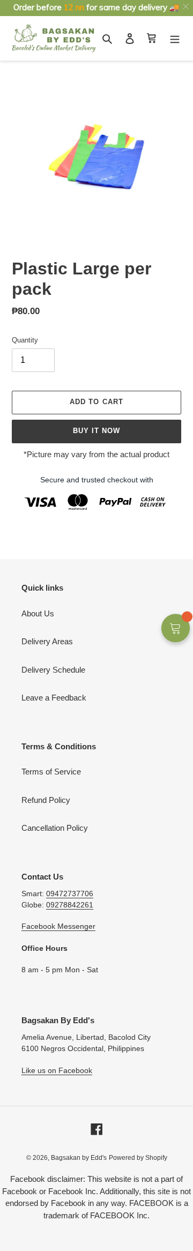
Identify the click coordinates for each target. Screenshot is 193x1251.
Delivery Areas (47, 641)
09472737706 (69, 893)
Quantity (25, 340)
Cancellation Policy (54, 827)
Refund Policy (45, 800)
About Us (37, 613)
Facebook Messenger (58, 926)
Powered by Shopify (138, 1157)
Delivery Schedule (53, 669)
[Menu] (175, 38)
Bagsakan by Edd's (79, 1157)
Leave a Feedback (53, 697)
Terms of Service (51, 771)
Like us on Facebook (56, 1070)
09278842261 (69, 904)
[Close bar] (186, 6)
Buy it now (96, 431)
